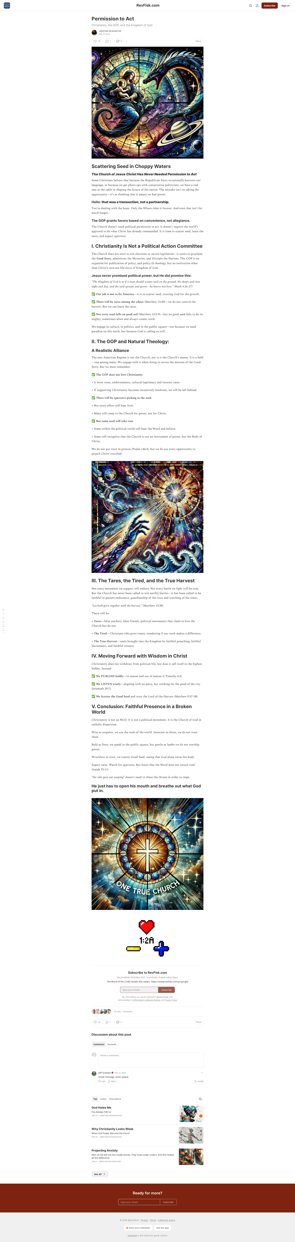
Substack (132, 1235)
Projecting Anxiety (105, 1150)
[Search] (250, 5)
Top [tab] (95, 1099)
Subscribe (269, 5)
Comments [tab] (98, 1044)
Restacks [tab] (111, 1044)
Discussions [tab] (115, 1099)
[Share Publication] (257, 5)
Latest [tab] (103, 1099)
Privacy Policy (171, 1000)
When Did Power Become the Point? (111, 1133)
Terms (153, 1220)
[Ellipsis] (201, 1072)
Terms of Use (162, 997)
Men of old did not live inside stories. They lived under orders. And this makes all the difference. (133, 1156)
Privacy (144, 1220)
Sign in (285, 5)
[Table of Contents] (3, 621)
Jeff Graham (104, 1072)
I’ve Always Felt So (101, 1111)
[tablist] (105, 1044)
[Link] (87, 166)
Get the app (162, 1227)
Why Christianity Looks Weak (112, 1129)
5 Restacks (127, 1011)
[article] (147, 1113)
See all (98, 1174)
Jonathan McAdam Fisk (110, 31)
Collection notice (166, 1220)
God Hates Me (101, 1107)
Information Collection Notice (146, 1000)
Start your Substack (139, 1227)
